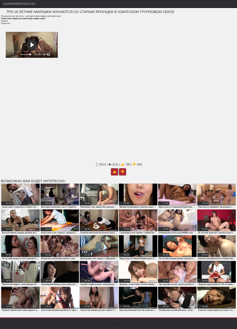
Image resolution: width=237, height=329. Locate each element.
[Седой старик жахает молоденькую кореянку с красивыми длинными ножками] (99, 272)
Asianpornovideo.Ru (19, 3)
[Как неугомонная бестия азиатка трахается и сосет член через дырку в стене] (138, 297)
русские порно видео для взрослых (43, 16)
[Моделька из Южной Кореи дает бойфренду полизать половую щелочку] (138, 246)
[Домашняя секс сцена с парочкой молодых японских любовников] (99, 246)
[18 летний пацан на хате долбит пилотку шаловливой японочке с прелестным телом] (20, 246)
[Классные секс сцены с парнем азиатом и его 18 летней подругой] (59, 220)
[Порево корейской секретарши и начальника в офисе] (20, 297)
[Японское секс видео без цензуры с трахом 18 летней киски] (99, 194)
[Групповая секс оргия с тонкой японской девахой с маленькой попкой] (138, 220)
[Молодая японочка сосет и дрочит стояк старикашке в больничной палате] (59, 194)
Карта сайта (118, 324)
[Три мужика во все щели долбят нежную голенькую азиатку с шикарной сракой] (177, 272)
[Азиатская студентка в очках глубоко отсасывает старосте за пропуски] (20, 194)
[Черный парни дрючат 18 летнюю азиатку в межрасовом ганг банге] (216, 272)
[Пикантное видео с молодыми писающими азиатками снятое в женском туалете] (20, 272)
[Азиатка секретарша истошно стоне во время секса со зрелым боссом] (216, 297)
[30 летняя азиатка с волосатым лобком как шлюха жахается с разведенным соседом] (216, 220)
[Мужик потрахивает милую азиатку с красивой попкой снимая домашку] (138, 194)
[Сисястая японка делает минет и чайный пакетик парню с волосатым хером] (99, 297)
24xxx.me (5, 23)
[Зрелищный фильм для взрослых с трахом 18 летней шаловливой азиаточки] (59, 272)
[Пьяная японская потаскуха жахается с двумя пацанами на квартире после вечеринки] (99, 220)
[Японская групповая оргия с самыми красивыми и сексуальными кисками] (59, 246)
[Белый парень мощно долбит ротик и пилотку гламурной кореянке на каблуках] (20, 220)
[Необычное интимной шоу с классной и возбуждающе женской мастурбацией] (177, 297)
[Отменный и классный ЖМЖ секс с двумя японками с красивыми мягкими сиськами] (177, 220)
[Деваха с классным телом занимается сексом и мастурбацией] (138, 272)
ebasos (4, 21)
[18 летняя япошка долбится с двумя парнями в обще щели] (59, 297)
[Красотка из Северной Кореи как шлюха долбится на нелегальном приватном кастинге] (177, 194)
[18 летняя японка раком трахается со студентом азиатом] (177, 246)
